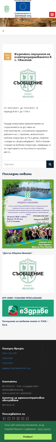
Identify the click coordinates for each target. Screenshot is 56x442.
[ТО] (23, 8)
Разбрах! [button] (28, 436)
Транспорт (7, 358)
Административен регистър (16, 368)
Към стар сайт (9, 353)
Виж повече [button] (44, 429)
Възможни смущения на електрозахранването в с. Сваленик (33, 57)
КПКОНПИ (7, 363)
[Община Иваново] (7, 8)
